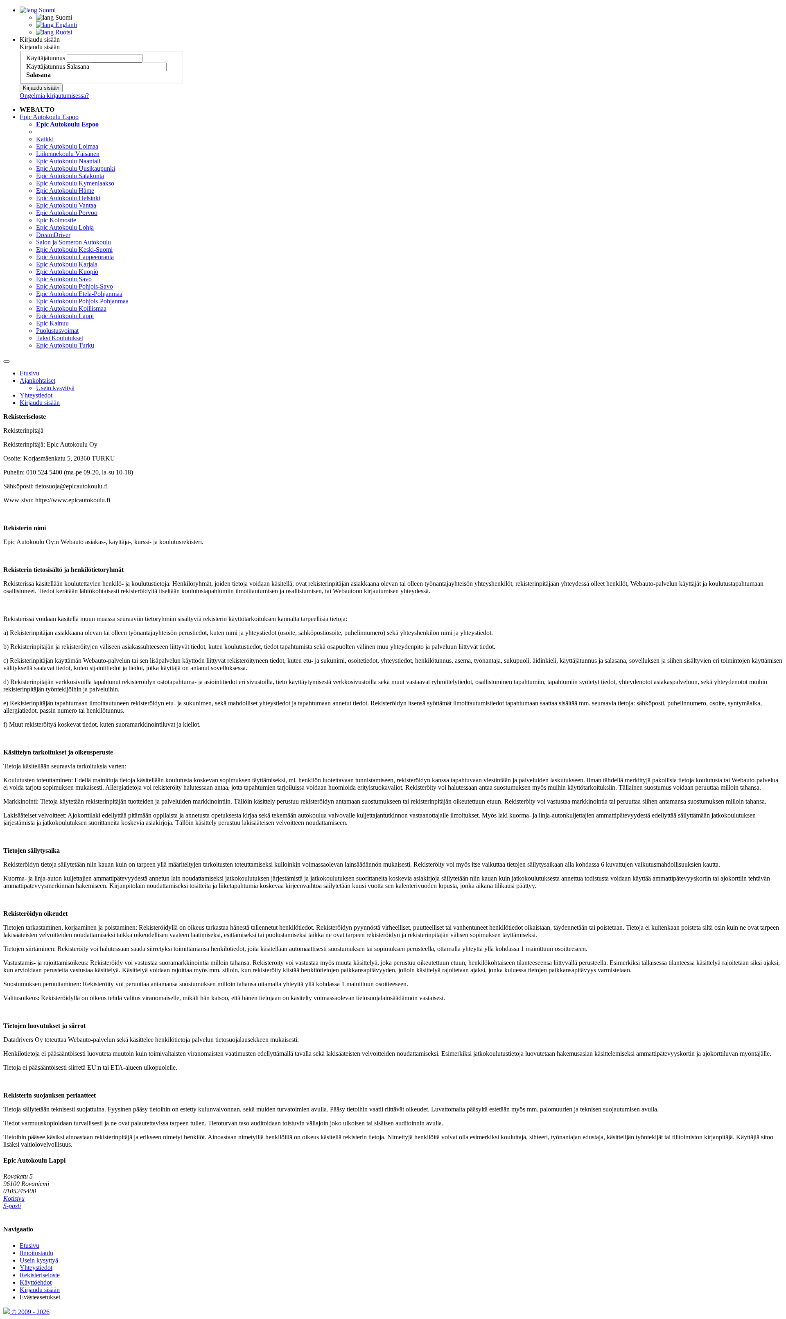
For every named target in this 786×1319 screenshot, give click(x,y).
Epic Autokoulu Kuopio (67, 271)
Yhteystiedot (36, 395)
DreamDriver (53, 234)
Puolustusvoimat (57, 330)
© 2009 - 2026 (30, 1311)
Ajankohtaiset (37, 380)
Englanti (65, 24)
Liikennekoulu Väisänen (67, 153)
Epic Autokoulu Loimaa (67, 146)
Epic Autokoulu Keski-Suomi (74, 249)
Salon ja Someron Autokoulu (73, 242)
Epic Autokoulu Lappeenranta (75, 256)
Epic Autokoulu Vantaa (66, 205)
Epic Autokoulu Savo (64, 279)
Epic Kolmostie (56, 220)
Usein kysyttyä (55, 387)
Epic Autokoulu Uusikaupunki (75, 168)
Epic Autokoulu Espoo (49, 116)
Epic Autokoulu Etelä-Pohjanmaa (79, 293)
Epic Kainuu (52, 323)
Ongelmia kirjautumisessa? (54, 95)
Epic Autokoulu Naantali (68, 161)
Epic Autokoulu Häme (65, 190)
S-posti (12, 1205)
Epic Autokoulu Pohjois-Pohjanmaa (82, 301)
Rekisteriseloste (40, 1275)
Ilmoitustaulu (36, 1252)
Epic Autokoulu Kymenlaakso (75, 183)
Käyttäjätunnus (45, 57)
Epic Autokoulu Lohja (65, 227)
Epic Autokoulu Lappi (65, 315)
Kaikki (45, 139)
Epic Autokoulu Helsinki (68, 197)
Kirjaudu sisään (40, 39)
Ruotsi (63, 32)
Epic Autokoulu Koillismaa (71, 308)
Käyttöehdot (36, 1282)
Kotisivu (14, 1198)
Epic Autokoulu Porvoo (66, 212)
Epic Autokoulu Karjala (66, 264)
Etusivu (29, 373)
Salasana (78, 66)
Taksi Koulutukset (59, 337)
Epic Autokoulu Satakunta (70, 175)
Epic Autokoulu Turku (65, 345)
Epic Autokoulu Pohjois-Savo (74, 286)
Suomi (46, 10)
